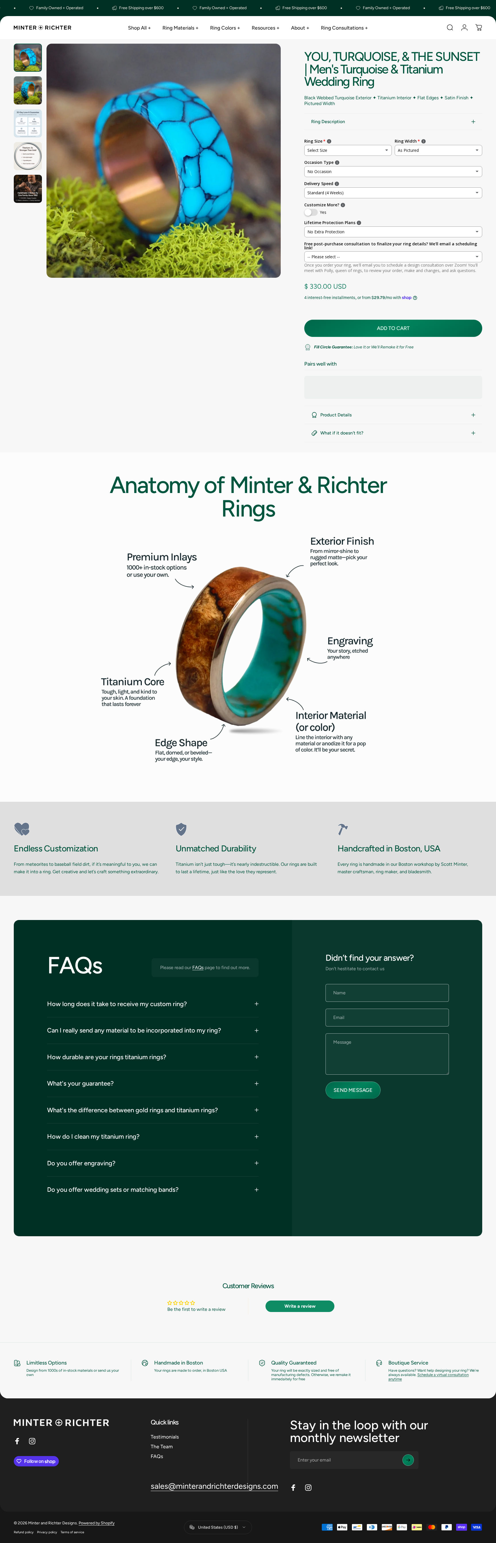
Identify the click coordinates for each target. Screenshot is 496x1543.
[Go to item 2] (28, 90)
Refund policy (24, 1532)
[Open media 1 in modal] (163, 161)
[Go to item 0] (28, 58)
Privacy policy (47, 1532)
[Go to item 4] (28, 156)
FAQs (198, 967)
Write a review (299, 1306)
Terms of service (72, 1532)
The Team (162, 1446)
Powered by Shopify (97, 1523)
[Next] (266, 173)
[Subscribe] (408, 1460)
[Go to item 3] (28, 123)
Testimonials (165, 1437)
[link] (86, 829)
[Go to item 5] (28, 189)
